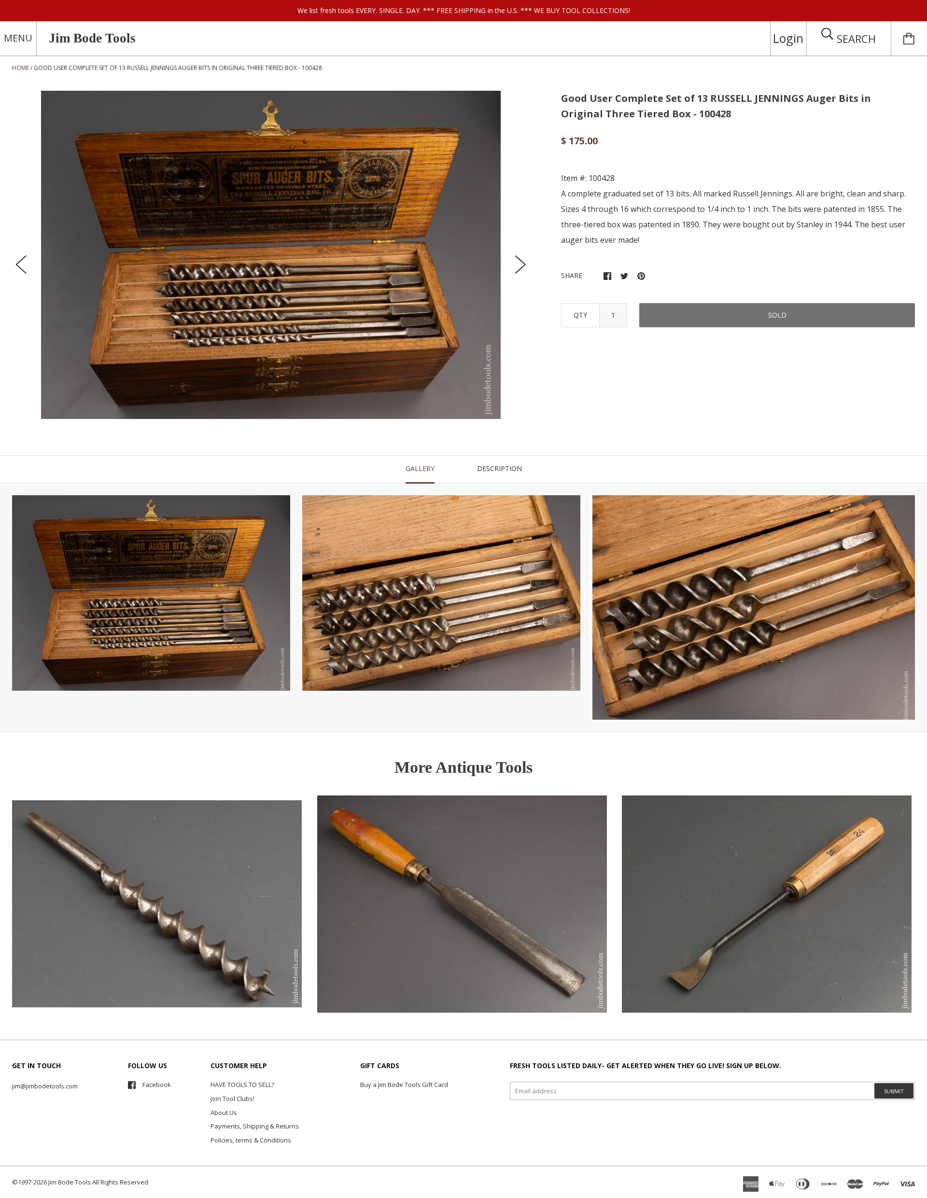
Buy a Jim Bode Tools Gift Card (404, 1084)
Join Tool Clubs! (232, 1098)
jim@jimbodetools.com (45, 1086)
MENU (18, 37)
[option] (271, 255)
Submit (894, 1091)
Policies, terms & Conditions (251, 1140)
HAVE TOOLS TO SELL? (242, 1084)
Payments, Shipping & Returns (255, 1126)
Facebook (156, 1084)
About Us (224, 1112)
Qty (580, 315)
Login (788, 38)
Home (20, 68)
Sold (777, 315)
